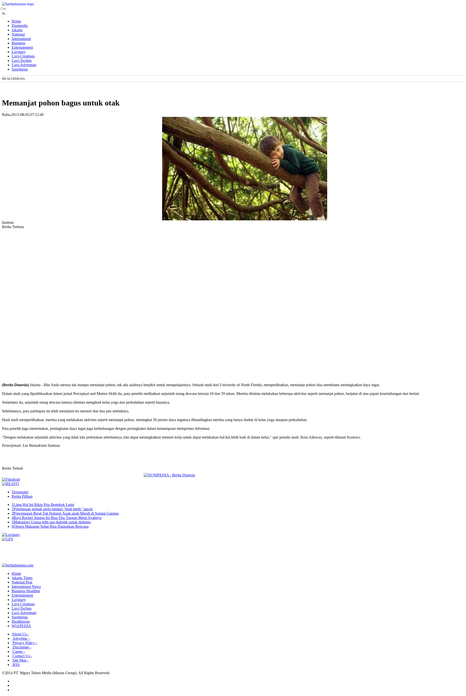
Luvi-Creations (23, 56)
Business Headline (26, 591)
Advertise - (21, 638)
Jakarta (17, 30)
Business (18, 43)
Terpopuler (20, 492)
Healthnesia (13, 78)
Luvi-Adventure (24, 65)
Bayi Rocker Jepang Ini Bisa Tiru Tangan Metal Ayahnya (56, 518)
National (18, 34)
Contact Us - (22, 656)
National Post (22, 582)
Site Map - (20, 660)
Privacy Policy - (24, 643)
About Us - (20, 634)
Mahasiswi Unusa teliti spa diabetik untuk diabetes (51, 522)
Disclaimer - (21, 647)
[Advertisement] (21, 310)
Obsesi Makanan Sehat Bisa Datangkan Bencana (50, 526)
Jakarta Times (22, 578)
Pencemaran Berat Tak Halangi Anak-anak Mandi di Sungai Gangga (65, 513)
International (21, 39)
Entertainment (22, 47)
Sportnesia (20, 69)
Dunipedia (20, 26)
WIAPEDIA (21, 626)
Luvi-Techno (22, 60)
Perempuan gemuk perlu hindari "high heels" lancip (52, 509)
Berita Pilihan (22, 496)
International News (26, 586)
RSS (16, 665)
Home (16, 21)
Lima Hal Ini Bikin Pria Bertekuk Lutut (43, 505)
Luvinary (19, 52)
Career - (18, 651)
